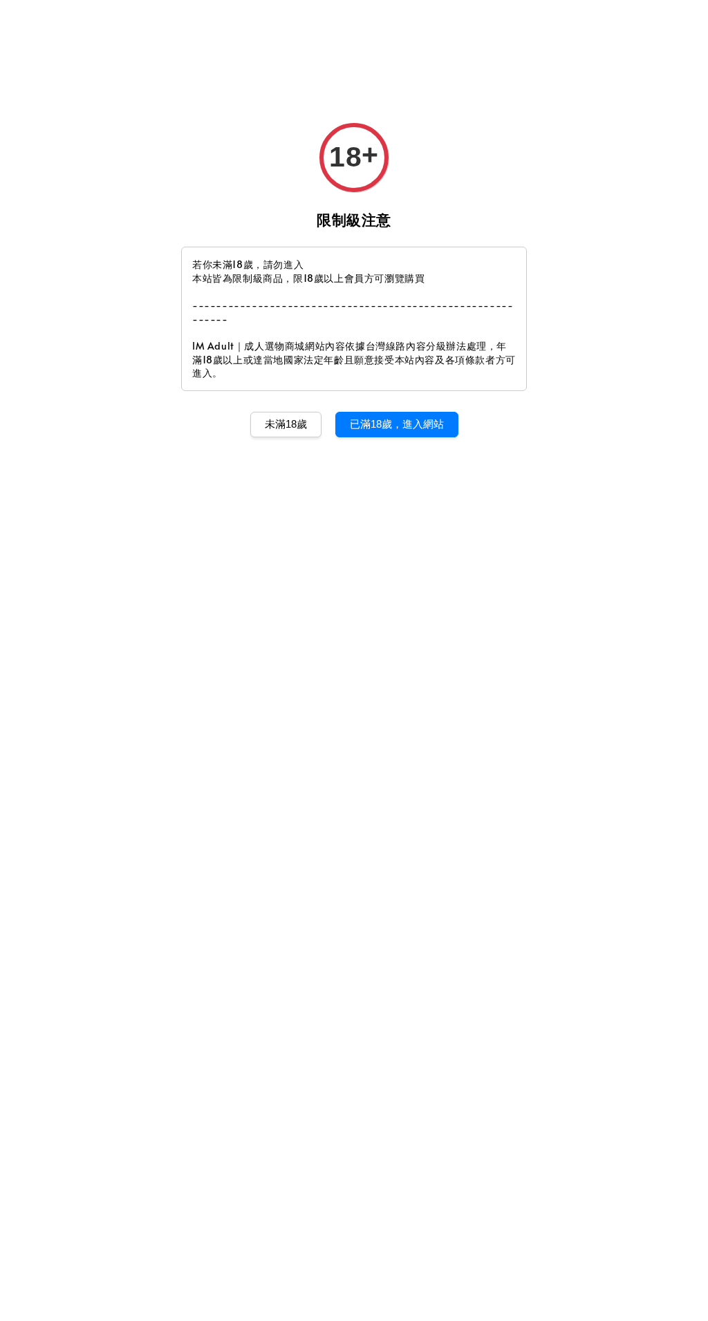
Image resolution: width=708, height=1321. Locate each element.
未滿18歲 (286, 424)
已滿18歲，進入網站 (397, 424)
